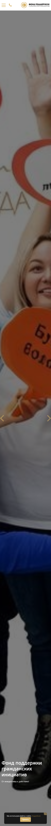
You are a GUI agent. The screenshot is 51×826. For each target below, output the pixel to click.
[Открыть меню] (4, 5)
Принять (25, 819)
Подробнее (36, 816)
